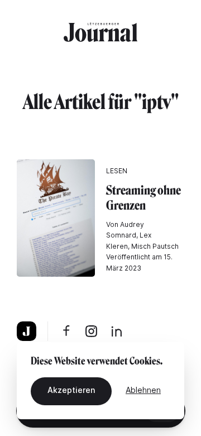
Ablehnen (143, 390)
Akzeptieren (71, 390)
